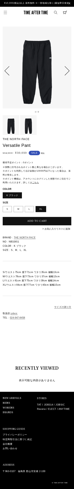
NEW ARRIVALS (12, 398)
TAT (39, 404)
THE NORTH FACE (25, 237)
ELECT (52, 409)
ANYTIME (64, 409)
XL (40, 209)
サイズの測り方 (62, 307)
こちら (35, 182)
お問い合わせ (10, 448)
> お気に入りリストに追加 (56, 228)
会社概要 (7, 444)
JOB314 (48, 404)
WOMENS (8, 407)
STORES (42, 398)
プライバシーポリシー (15, 434)
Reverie (41, 409)
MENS (6, 403)
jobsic (14, 313)
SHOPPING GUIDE (14, 429)
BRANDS (8, 412)
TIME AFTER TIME (61, 483)
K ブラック (12, 195)
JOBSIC (60, 404)
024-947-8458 (17, 317)
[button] (5, 12)
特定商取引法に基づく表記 (17, 439)
